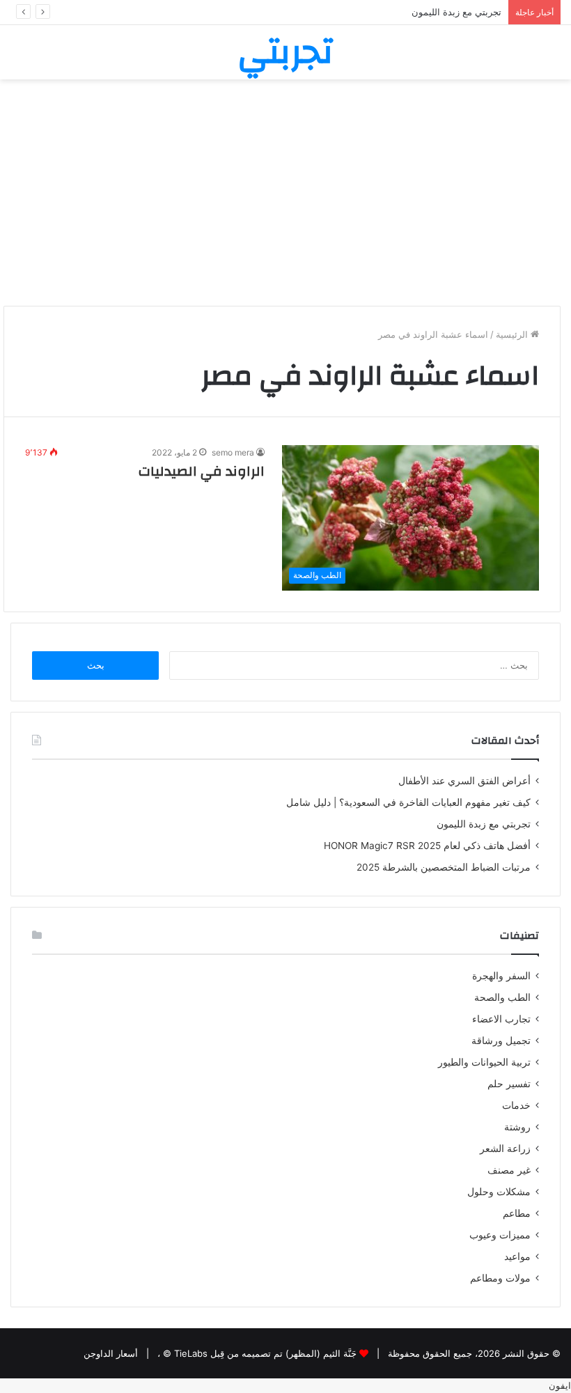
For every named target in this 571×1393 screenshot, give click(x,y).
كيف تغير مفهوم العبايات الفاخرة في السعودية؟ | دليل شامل (406, 802)
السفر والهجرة (501, 975)
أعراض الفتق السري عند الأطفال (464, 780)
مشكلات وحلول (499, 1191)
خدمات (516, 1105)
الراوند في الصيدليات (202, 471)
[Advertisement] (285, 197)
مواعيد (517, 1256)
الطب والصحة (502, 997)
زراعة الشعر (505, 1148)
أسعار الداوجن (111, 1353)
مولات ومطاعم (500, 1278)
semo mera (233, 452)
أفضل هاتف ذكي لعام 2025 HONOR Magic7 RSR (427, 845)
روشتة (517, 1127)
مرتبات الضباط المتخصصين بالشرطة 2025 (444, 867)
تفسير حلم (509, 1083)
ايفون (560, 1385)
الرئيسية (513, 334)
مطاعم (517, 1213)
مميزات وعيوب (500, 1234)
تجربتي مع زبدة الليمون (484, 824)
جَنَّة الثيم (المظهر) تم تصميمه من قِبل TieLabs (265, 1353)
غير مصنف (509, 1170)
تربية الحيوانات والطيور (484, 1062)
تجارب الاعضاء (501, 1019)
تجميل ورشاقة (501, 1040)
